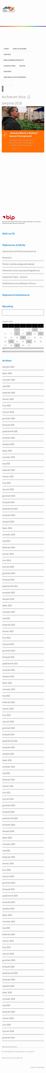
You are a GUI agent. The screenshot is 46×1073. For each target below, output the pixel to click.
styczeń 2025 (8, 489)
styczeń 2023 (8, 644)
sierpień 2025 (8, 444)
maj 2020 (6, 850)
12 (41, 333)
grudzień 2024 (8, 495)
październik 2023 (10, 586)
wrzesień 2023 (8, 592)
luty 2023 (6, 637)
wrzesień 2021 (8, 747)
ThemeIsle (40, 1067)
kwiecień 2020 (8, 857)
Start (6, 49)
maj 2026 (6, 386)
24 (29, 341)
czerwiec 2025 (8, 457)
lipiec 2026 (7, 373)
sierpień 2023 (8, 599)
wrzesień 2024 (8, 515)
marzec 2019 (8, 940)
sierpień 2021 (8, 753)
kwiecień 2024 (8, 547)
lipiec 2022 (7, 682)
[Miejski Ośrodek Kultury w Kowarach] (9, 14)
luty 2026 (6, 405)
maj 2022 (6, 695)
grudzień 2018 (8, 960)
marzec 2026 (8, 399)
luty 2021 (6, 792)
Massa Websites (12, 1047)
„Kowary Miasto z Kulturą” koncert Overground (23, 135)
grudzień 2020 (8, 805)
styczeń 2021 (8, 799)
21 (11, 341)
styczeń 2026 (8, 412)
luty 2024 (6, 560)
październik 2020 (10, 818)
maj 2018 (6, 1005)
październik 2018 (10, 973)
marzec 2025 (8, 476)
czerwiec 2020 (8, 844)
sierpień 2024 (8, 521)
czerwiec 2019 (8, 921)
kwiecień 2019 (8, 934)
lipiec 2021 (7, 760)
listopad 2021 (8, 734)
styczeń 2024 (8, 566)
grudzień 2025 (8, 418)
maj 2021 (6, 773)
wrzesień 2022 (8, 670)
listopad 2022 (8, 657)
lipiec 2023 (7, 605)
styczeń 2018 (8, 1031)
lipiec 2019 (7, 915)
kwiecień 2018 (8, 1011)
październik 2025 (10, 431)
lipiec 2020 (7, 837)
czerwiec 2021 (8, 766)
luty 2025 (6, 483)
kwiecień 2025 (8, 470)
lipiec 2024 (7, 528)
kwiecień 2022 (8, 702)
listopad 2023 (8, 579)
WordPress (19, 1058)
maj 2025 (6, 463)
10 (29, 333)
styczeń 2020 (8, 876)
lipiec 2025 (7, 450)
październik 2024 (10, 508)
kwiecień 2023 (8, 624)
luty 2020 (6, 870)
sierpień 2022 (8, 676)
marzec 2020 (8, 863)
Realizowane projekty (14, 60)
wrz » (3, 351)
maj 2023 (6, 618)
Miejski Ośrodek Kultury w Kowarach (21, 1051)
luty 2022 (6, 715)
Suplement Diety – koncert (14, 277)
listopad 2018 (8, 966)
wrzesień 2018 (8, 979)
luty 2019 (6, 947)
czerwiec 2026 (8, 379)
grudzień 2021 (8, 728)
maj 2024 (6, 541)
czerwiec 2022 (8, 689)
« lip (3, 348)
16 (23, 337)
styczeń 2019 (8, 953)
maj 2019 (6, 928)
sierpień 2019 (8, 908)
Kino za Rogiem (19, 49)
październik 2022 (10, 663)
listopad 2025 (8, 425)
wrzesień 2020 (8, 824)
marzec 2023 (8, 631)
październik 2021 (10, 741)
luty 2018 (6, 1024)
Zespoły (7, 54)
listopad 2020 (8, 811)
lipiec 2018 (7, 992)
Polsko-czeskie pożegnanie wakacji (18, 264)
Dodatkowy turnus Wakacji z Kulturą (19, 283)
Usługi (22, 66)
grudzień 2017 (8, 1037)
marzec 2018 (8, 1018)
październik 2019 (10, 895)
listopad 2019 (8, 889)
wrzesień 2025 (8, 437)
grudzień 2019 (8, 882)
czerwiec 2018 (8, 999)
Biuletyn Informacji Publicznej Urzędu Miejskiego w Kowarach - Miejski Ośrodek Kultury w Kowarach (21, 222)
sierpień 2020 (8, 831)
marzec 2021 (8, 786)
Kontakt (8, 71)
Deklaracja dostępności (15, 77)
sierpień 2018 (8, 986)
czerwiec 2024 (8, 534)
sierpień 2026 (8, 366)
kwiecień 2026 (8, 392)
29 (17, 345)
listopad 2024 (8, 502)
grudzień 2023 (8, 573)
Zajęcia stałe (9, 66)
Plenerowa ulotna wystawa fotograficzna (21, 270)
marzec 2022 (8, 708)
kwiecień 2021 (8, 779)
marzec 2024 (8, 553)
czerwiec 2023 (8, 612)
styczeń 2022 (8, 721)
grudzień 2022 (8, 650)
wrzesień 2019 (8, 902)
